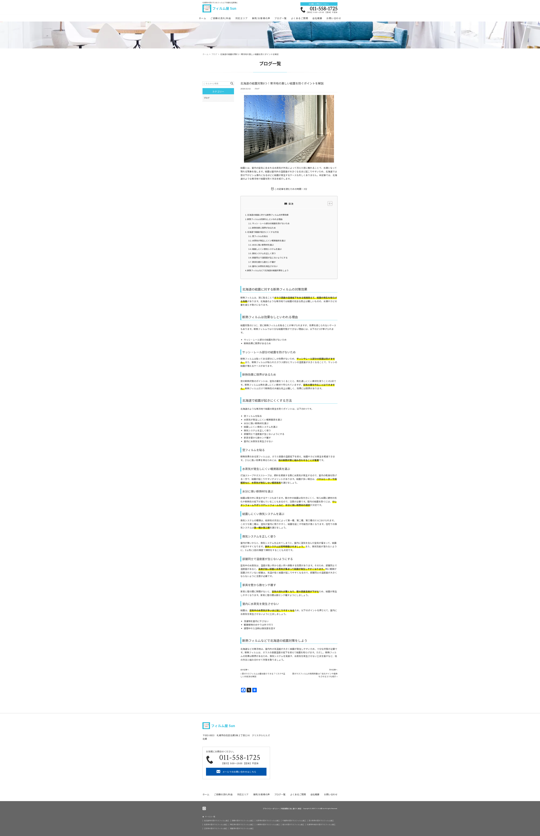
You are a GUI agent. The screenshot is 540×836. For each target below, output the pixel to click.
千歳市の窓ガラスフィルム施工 (294, 820)
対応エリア (241, 18)
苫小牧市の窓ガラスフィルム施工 (321, 820)
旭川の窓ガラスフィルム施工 (293, 824)
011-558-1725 (324, 8)
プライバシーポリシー (271, 808)
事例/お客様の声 (261, 18)
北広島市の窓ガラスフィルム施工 (216, 820)
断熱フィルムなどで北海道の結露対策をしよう (268, 270)
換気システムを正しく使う (264, 253)
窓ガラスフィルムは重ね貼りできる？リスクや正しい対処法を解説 (262, 675)
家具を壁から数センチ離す (264, 262)
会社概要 (317, 18)
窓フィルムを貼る (260, 236)
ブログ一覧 (280, 18)
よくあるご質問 (299, 18)
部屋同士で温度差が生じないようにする (270, 257)
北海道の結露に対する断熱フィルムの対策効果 (268, 214)
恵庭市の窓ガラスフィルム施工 (242, 828)
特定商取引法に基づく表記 (291, 808)
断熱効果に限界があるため (264, 227)
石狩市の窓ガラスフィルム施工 (268, 820)
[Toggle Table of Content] (328, 203)
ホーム (202, 18)
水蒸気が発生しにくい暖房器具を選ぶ (269, 240)
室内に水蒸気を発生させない (265, 266)
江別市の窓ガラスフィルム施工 (216, 828)
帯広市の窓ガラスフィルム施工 (242, 824)
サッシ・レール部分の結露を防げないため (271, 223)
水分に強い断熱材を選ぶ (263, 244)
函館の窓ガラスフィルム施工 (243, 820)
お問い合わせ (333, 18)
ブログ (256, 88)
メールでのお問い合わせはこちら (239, 771)
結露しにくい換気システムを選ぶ (267, 249)
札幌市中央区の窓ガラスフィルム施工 (321, 824)
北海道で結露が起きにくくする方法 (263, 232)
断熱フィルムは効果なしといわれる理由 (265, 219)
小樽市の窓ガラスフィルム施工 (268, 824)
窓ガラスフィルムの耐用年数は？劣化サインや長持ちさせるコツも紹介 (315, 675)
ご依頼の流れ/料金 (220, 18)
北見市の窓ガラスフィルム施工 (216, 824)
